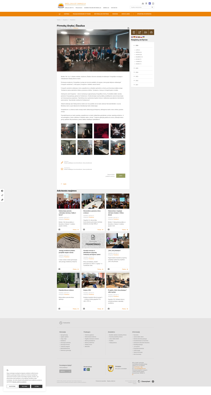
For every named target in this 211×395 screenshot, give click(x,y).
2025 (137, 68)
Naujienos (65, 19)
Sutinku (37, 386)
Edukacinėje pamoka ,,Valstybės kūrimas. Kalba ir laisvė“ (67, 213)
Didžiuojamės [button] (126, 14)
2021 (137, 84)
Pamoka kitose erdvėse (66, 290)
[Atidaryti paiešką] (152, 7)
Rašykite (63, 371)
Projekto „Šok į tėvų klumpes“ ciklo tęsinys (117, 291)
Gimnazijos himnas (65, 344)
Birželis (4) (139, 52)
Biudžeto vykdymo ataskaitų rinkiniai (117, 335)
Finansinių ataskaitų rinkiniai (115, 336)
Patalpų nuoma (88, 344)
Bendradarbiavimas (65, 348)
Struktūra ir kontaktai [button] (144, 14)
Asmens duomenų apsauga (140, 338)
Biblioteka (87, 346)
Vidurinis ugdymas (89, 335)
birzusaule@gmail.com (140, 368)
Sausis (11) (138, 63)
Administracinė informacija (92, 7)
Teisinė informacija (138, 352)
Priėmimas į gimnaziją (66, 350)
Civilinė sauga (137, 350)
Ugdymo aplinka (64, 336)
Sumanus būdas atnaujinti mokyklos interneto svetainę (130, 382)
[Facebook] (85, 369)
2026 (137, 45)
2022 (137, 80)
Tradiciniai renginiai (65, 346)
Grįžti (64, 184)
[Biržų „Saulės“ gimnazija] (61, 5)
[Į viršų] (153, 381)
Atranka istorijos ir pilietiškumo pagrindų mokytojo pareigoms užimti (91, 252)
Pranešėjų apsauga (138, 344)
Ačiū (120, 175)
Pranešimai (72, 19)
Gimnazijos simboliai (66, 342)
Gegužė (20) (139, 54)
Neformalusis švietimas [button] (101, 14)
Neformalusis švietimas (90, 336)
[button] (143, 3)
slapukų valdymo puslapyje (19, 382)
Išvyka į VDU (87, 290)
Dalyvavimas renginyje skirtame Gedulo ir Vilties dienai (116, 213)
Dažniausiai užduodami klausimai (141, 342)
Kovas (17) (138, 59)
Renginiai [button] (115, 14)
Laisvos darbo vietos (138, 336)
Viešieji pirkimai (113, 342)
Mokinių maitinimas (89, 342)
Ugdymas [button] (66, 14)
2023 (137, 76)
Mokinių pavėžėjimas (90, 340)
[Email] (88, 369)
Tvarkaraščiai (66, 323)
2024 (137, 72)
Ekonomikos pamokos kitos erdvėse (92, 212)
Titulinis (59, 19)
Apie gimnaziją (64, 335)
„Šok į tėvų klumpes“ (114, 250)
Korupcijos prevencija (139, 348)
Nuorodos (136, 335)
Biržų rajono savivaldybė (121, 368)
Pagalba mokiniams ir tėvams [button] (82, 14)
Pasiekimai (63, 340)
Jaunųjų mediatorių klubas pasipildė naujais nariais (67, 251)
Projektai (111, 340)
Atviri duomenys (137, 354)
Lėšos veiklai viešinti (114, 338)
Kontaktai (114, 7)
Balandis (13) (139, 57)
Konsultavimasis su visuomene (141, 340)
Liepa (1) (138, 50)
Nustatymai (12, 386)
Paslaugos (79, 7)
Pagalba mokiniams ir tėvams (92, 338)
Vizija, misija (63, 338)
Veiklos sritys (69, 7)
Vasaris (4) (139, 61)
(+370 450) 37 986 (138, 367)
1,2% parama (137, 346)
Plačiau (75, 229)
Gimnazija (106, 7)
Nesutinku (24, 386)
